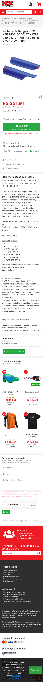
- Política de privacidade (10, 597)
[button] (31, 4)
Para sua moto (12, 19)
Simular (35, 151)
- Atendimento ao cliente (10, 577)
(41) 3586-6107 (25, 535)
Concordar (35, 670)
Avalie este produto (15, 351)
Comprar (21, 127)
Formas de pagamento (12, 168)
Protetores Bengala (25, 19)
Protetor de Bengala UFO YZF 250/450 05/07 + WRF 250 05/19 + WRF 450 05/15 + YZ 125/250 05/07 (20, 22)
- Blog (4, 603)
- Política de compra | (9, 599)
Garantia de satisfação (12, 160)
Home (4, 19)
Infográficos (20, 594)
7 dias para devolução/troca (14, 164)
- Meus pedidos (7, 572)
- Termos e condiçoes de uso (12, 579)
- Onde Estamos (7, 581)
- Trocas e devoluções (9, 570)
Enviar (6, 512)
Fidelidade (20, 599)
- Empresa (5, 594)
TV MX (12, 594)
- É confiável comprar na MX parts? (14, 592)
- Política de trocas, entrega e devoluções (16, 601)
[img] (40, 12)
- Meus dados (6, 574)
